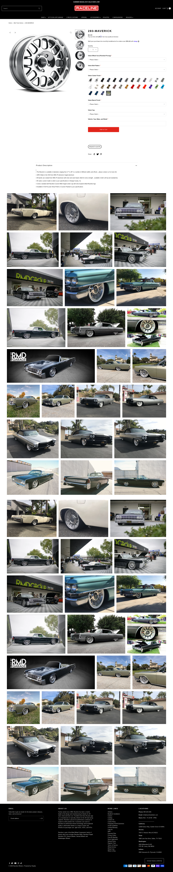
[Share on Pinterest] (101, 154)
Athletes (110, 812)
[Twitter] (12, 863)
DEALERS (129, 17)
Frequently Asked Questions (116, 823)
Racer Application (113, 839)
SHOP (43, 17)
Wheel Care (111, 849)
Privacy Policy (112, 835)
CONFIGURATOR (118, 17)
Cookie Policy (112, 821)
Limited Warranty (113, 827)
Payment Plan (112, 833)
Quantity (90, 46)
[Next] (15, 32)
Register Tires (112, 843)
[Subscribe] (41, 818)
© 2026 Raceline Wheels (16, 866)
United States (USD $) (154, 861)
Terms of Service (113, 845)
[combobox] (22, 8)
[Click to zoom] (71, 32)
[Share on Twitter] (97, 154)
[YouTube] (15, 863)
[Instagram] (18, 863)
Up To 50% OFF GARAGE (55, 17)
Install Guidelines (113, 825)
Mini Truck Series (18, 23)
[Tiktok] (21, 863)
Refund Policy (112, 841)
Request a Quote (94, 146)
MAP (109, 831)
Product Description (44, 165)
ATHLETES (106, 17)
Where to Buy (112, 851)
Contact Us (111, 819)
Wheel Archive (112, 847)
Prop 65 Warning (112, 837)
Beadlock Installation (114, 814)
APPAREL (84, 17)
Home (10, 23)
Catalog (110, 818)
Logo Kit (110, 829)
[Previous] (10, 32)
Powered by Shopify (30, 866)
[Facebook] (9, 863)
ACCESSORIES (94, 17)
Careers (110, 816)
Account (158, 8)
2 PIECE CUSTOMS (72, 17)
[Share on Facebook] (94, 154)
